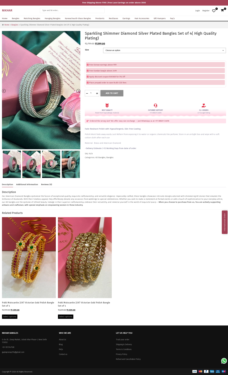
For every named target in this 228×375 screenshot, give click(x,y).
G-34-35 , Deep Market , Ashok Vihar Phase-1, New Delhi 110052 (24, 340)
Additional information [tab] (27, 184)
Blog (61, 344)
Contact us (63, 354)
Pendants (99, 18)
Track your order (122, 339)
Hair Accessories (142, 18)
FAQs (61, 349)
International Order (224, 222)
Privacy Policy (121, 354)
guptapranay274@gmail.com (13, 352)
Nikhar (7, 10)
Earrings (126, 18)
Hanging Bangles (52, 18)
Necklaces (113, 18)
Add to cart (112, 93)
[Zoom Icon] (57, 90)
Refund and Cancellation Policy (128, 359)
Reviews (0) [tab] (46, 184)
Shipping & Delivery (124, 344)
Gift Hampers (160, 18)
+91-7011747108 (8, 347)
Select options (9, 316)
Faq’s (172, 18)
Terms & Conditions (124, 349)
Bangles (15, 18)
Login (197, 11)
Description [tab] (7, 184)
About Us (62, 339)
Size (87, 50)
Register (206, 11)
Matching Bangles (32, 18)
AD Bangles (100, 157)
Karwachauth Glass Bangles (78, 18)
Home (4, 18)
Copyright (6, 372)
